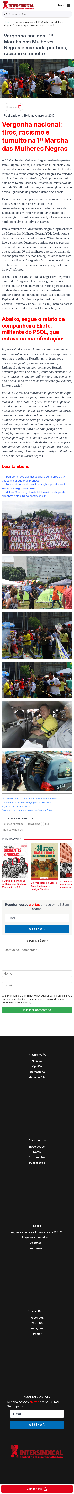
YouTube (37, 1323)
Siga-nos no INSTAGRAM (16, 806)
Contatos (35, 1242)
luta (47, 823)
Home (7, 22)
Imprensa (36, 1248)
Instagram (37, 1328)
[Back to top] (65, 1478)
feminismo (34, 823)
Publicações (37, 1162)
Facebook (37, 1317)
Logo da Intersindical (35, 1237)
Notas (37, 1152)
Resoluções (37, 1146)
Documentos (37, 1157)
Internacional (37, 1071)
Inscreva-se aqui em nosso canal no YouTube (27, 810)
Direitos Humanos (13, 823)
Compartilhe (34, 1488)
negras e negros (13, 829)
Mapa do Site (37, 1077)
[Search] (5, 14)
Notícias (37, 1061)
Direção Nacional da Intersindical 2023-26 (36, 1232)
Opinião (37, 1066)
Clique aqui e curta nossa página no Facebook (27, 802)
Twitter (37, 1333)
